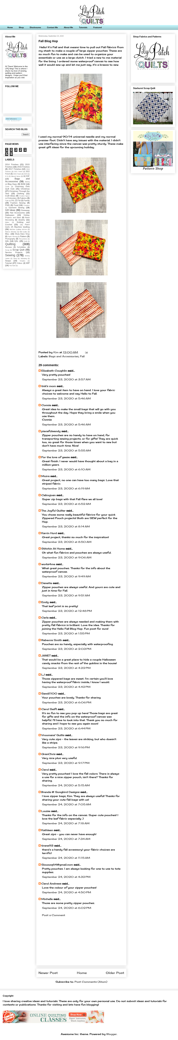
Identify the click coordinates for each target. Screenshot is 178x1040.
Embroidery (12, 198)
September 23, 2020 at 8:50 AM (67, 541)
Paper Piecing (12, 236)
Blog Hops (12, 184)
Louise (45, 811)
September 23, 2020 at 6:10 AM (66, 469)
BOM (23, 184)
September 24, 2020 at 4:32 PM (66, 876)
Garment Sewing (16, 207)
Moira (45, 476)
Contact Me (52, 27)
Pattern (23, 236)
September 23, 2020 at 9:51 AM (66, 595)
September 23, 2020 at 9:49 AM (66, 576)
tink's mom (48, 386)
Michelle (47, 898)
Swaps (8, 261)
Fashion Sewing (18, 203)
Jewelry (21, 220)
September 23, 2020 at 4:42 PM (66, 686)
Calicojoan (48, 495)
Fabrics (23, 198)
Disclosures (35, 27)
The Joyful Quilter (53, 510)
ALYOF (26, 176)
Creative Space (24, 196)
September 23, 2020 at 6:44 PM (66, 728)
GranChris (48, 754)
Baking (27, 182)
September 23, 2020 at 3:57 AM (66, 379)
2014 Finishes (11, 164)
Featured (97, 27)
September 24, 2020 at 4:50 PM (66, 892)
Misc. (7, 234)
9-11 (6, 176)
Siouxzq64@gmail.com (57, 864)
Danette (47, 583)
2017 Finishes (14, 169)
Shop (21, 27)
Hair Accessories (17, 213)
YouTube (12, 265)
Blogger (111, 1034)
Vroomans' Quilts (52, 735)
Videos (19, 263)
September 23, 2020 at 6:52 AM (66, 503)
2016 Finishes (23, 167)
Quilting (10, 244)
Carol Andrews (51, 883)
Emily (45, 602)
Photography (10, 239)
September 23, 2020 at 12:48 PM (67, 610)
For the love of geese (55, 457)
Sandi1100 (49, 693)
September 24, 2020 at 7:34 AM (66, 838)
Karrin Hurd (49, 533)
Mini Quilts (23, 232)
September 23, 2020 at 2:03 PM (66, 648)
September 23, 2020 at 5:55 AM (66, 450)
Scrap (7, 250)
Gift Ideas (10, 210)
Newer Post (48, 973)
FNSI (7, 205)
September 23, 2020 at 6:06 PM (66, 702)
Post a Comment (53, 915)
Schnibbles (21, 247)
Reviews (8, 247)
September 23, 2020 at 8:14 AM (66, 526)
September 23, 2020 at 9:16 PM (66, 747)
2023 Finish (17, 174)
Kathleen (47, 830)
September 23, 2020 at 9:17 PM (66, 762)
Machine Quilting (22, 227)
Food (16, 205)
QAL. (16, 241)
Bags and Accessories (64, 356)
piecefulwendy (51, 431)
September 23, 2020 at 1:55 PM (66, 633)
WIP (28, 263)
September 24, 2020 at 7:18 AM (66, 823)
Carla (45, 617)
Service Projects (13, 252)
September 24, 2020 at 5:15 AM (66, 785)
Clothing (20, 193)
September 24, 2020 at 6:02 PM (66, 907)
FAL (12, 201)
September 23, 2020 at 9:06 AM (67, 557)
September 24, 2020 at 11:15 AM (66, 857)
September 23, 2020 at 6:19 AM (66, 488)
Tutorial (8, 263)
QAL (7, 241)
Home (10, 27)
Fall (82, 356)
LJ (43, 674)
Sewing (10, 255)
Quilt (25, 241)
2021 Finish (18, 171)
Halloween (9, 215)
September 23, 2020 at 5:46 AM (66, 398)
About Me (68, 27)
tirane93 (47, 845)
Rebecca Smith (51, 640)
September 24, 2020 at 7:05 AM (66, 804)
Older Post (115, 973)
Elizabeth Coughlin (54, 370)
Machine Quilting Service (18, 229)
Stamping (24, 258)
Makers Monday (10, 232)
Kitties (7, 222)
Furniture (27, 205)
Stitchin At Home (53, 548)
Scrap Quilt (18, 249)
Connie (46, 405)
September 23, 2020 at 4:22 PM (66, 667)
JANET (46, 655)
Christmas (25, 189)
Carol (45, 769)
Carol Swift (49, 709)
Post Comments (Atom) (91, 981)
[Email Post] (86, 352)
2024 (25, 174)
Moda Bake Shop (22, 234)
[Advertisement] (81, 943)
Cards (7, 186)
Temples (22, 261)
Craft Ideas (10, 196)
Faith (6, 200)
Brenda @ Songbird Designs (60, 791)
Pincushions (23, 239)
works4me (48, 564)
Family (27, 200)
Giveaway (25, 210)
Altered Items (15, 176)
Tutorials (83, 27)
